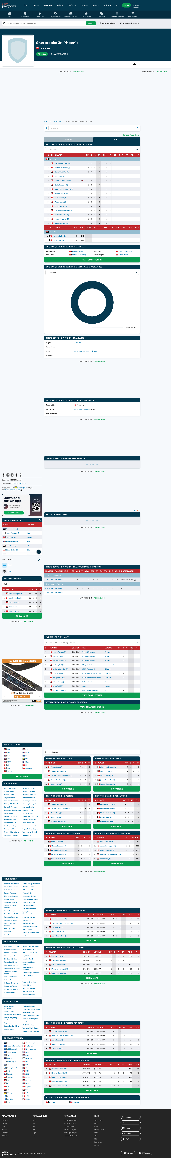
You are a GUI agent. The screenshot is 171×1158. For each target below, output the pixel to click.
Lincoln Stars (9, 1029)
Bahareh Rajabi (20, 483)
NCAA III (28, 1080)
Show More (22, 616)
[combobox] (49, 23)
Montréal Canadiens (11, 832)
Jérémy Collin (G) (60, 236)
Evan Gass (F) (59, 176)
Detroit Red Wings (10, 816)
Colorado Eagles (10, 911)
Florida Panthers (10, 823)
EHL (8, 1065)
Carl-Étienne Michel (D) (63, 210)
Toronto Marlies (28, 923)
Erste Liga (29, 1058)
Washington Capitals (30, 832)
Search (91, 23)
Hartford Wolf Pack (11, 920)
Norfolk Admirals (28, 949)
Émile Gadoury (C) (61, 185)
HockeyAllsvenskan (14, 1046)
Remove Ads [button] (162, 72)
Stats (26, 5)
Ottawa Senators (29, 798)
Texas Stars (27, 920)
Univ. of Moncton (88, 652)
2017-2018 (49, 588)
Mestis (9, 1058)
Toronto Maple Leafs (30, 819)
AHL (8, 752)
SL (8, 1083)
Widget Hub (98, 1120)
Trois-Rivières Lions (29, 982)
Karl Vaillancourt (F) (58, 859)
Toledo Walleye (28, 976)
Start (46, 121)
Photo (96, 1133)
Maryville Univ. (87, 665)
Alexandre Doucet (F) (58, 780)
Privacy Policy (99, 1129)
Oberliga (10, 1093)
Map (95, 351)
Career (96, 1145)
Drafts (70, 5)
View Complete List (92, 695)
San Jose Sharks (28, 807)
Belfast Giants (87, 682)
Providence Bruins (29, 896)
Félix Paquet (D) (60, 198)
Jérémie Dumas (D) (59, 660)
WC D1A (10, 1099)
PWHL (27, 1099)
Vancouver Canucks (30, 826)
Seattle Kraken (28, 810)
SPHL (9, 759)
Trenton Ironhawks (30, 979)
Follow (42, 54)
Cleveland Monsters (11, 902)
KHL (28, 546)
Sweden (5, 1120)
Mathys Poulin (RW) (62, 193)
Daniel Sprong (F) (12, 546)
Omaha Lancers (28, 1012)
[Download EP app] (22, 505)
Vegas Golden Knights (30, 829)
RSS (95, 1139)
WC (8, 1096)
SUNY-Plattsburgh (88, 669)
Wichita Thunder (29, 991)
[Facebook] (3, 475)
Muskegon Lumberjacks (31, 1009)
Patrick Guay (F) (58, 682)
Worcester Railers (29, 994)
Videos (60, 5)
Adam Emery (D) (60, 202)
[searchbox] (49, 23)
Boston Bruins (9, 791)
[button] (132, 15)
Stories (84, 5)
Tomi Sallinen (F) (12, 529)
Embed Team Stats (131, 135)
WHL (8, 765)
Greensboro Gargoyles (12, 968)
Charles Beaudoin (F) (58, 771)
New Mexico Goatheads (31, 946)
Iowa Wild (7, 932)
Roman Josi (13, 607)
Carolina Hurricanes (11, 801)
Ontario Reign (28, 893)
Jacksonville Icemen (11, 983)
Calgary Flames (9, 798)
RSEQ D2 (108, 673)
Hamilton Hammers (11, 917)
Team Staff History (92, 260)
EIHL (27, 1052)
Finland (4, 1129)
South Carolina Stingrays (28, 968)
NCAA (9, 762)
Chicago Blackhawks (11, 804)
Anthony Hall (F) (58, 665)
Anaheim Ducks (10, 788)
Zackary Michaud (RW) (63, 163)
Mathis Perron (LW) (62, 223)
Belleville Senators (10, 890)
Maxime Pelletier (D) (107, 813)
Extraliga (28, 768)
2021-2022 (49, 579)
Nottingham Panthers (90, 690)
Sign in (136, 5)
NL (26, 765)
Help (96, 1126)
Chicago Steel (9, 1011)
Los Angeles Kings (10, 826)
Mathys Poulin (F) (59, 678)
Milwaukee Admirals (30, 890)
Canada (4, 1123)
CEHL (27, 1055)
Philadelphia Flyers (29, 801)
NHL (8, 749)
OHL (8, 768)
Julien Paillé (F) (58, 686)
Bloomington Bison (11, 956)
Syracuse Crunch (29, 917)
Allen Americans (10, 949)
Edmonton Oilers (10, 819)
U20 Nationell (12, 1049)
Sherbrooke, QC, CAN (81, 351)
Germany (5, 1133)
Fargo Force (8, 1023)
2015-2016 (49, 593)
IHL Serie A (29, 1046)
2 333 (138, 64)
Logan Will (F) (11, 537)
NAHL (27, 752)
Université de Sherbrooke (91, 673)
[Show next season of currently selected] (138, 128)
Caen (84, 686)
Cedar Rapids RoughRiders (9, 1007)
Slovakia (29, 537)
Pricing (107, 5)
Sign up (126, 5)
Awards (96, 5)
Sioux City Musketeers (31, 1015)
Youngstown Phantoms (31, 1031)
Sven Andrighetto (15, 593)
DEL (8, 1087)
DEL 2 (9, 1090)
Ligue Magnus (30, 1049)
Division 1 (108, 686)
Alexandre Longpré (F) (108, 846)
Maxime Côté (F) (58, 656)
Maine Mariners (10, 992)
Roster (68, 139)
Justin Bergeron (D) (62, 219)
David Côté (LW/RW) (62, 172)
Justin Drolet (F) (56, 784)
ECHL (9, 756)
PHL (26, 1061)
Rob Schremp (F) (12, 541)
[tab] (68, 139)
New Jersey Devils (29, 788)
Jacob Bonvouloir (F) (107, 780)
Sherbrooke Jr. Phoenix (82, 409)
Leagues (48, 5)
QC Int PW (45, 48)
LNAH (27, 1083)
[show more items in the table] (38, 551)
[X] (8, 475)
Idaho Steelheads (10, 977)
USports (28, 1087)
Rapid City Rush (28, 956)
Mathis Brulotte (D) (62, 215)
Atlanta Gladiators (10, 953)
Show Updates (58, 54)
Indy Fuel (7, 980)
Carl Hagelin (22, 487)
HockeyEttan (11, 1052)
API (95, 1136)
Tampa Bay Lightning (30, 816)
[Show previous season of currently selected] (46, 128)
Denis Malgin (14, 602)
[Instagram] (12, 475)
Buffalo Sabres (9, 794)
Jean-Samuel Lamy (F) (59, 1086)
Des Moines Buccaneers (12, 1014)
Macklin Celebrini (15, 598)
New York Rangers (29, 794)
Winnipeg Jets (27, 835)
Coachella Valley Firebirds (10, 906)
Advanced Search (131, 23)
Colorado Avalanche (11, 807)
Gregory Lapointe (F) (58, 821)
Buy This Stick (21, 696)
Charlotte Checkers (11, 896)
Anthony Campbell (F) (60, 669)
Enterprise (98, 1142)
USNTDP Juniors (28, 1025)
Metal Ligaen (11, 1061)
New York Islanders (29, 791)
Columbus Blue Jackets (12, 810)
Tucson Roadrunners (30, 926)
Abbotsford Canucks (11, 884)
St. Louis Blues (28, 813)
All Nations (5, 1136)
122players (53, 1102)
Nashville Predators (11, 835)
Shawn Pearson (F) (59, 652)
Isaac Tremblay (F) (106, 776)
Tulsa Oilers (27, 985)
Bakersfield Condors (11, 887)
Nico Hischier (14, 611)
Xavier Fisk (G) (59, 240)
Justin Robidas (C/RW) (63, 180)
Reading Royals (28, 959)
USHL (27, 749)
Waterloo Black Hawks (31, 1028)
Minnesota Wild (9, 829)
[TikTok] (20, 475)
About (96, 1123)
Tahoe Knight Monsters (31, 973)
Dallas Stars (8, 813)
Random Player (109, 23)
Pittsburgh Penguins (30, 804)
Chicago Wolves (9, 899)
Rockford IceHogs (29, 902)
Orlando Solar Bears (30, 953)
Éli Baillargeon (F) (59, 673)
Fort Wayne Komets (11, 965)
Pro (117, 5)
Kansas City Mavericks (12, 989)
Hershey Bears (9, 928)
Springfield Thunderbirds (27, 913)
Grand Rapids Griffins (11, 914)
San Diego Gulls (28, 905)
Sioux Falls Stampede (30, 1019)
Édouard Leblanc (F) (107, 784)
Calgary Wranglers (10, 893)
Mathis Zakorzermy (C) (63, 168)
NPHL (29, 541)
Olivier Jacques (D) (61, 206)
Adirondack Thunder (11, 946)
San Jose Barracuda (30, 909)
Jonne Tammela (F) (12, 533)
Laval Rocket (8, 935)
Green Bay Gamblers (11, 1026)
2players (75, 1102)
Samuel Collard (77, 251)
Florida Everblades (10, 962)
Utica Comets (27, 929)
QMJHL (9, 771)
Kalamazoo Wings (10, 986)
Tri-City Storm (27, 1022)
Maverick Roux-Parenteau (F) (61, 776)
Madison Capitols (29, 1006)
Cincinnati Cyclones (11, 959)
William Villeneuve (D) (59, 854)
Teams (36, 5)
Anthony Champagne (80, 255)
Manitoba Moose (29, 887)
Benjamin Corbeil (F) (60, 690)
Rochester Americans (30, 899)
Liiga (28, 529)
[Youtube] (16, 475)
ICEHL (9, 1102)
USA (3, 1126)
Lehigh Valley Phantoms (31, 884)
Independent (109, 665)
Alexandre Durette (125, 251)
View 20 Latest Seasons (92, 707)
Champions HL (12, 1068)
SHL (26, 759)
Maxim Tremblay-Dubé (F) (64, 189)
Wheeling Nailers (29, 988)
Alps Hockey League (32, 1043)
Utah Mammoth (28, 823)
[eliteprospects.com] (9, 5)
